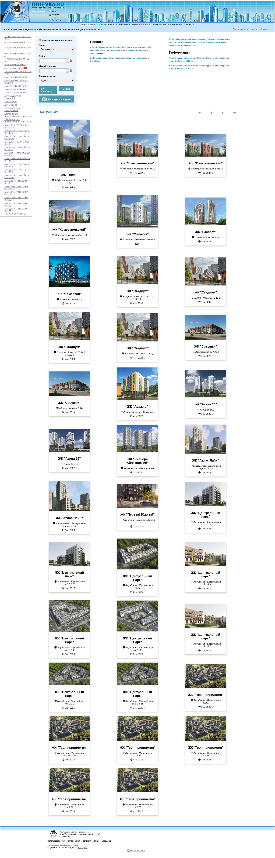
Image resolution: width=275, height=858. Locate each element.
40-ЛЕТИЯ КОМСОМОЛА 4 (15, 65)
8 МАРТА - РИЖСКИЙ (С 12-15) (17, 77)
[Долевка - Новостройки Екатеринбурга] (48, 6)
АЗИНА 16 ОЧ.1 (10, 102)
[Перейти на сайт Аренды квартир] (50, 19)
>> (25, 214)
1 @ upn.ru (83, 848)
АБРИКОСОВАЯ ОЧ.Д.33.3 (15, 89)
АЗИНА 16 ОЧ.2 (10, 105)
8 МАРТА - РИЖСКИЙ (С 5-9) (16, 86)
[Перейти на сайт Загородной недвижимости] (50, 16)
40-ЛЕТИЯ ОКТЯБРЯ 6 (14, 68)
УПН (54, 12)
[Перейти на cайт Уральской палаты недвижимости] (50, 11)
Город (42, 45)
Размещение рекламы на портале (62, 845)
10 (21, 214)
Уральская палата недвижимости (75, 832)
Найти (67, 89)
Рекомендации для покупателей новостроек (253, 29)
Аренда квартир (58, 20)
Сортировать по (47, 76)
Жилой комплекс (47, 66)
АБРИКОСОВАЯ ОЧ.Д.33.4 (15, 93)
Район (42, 56)
